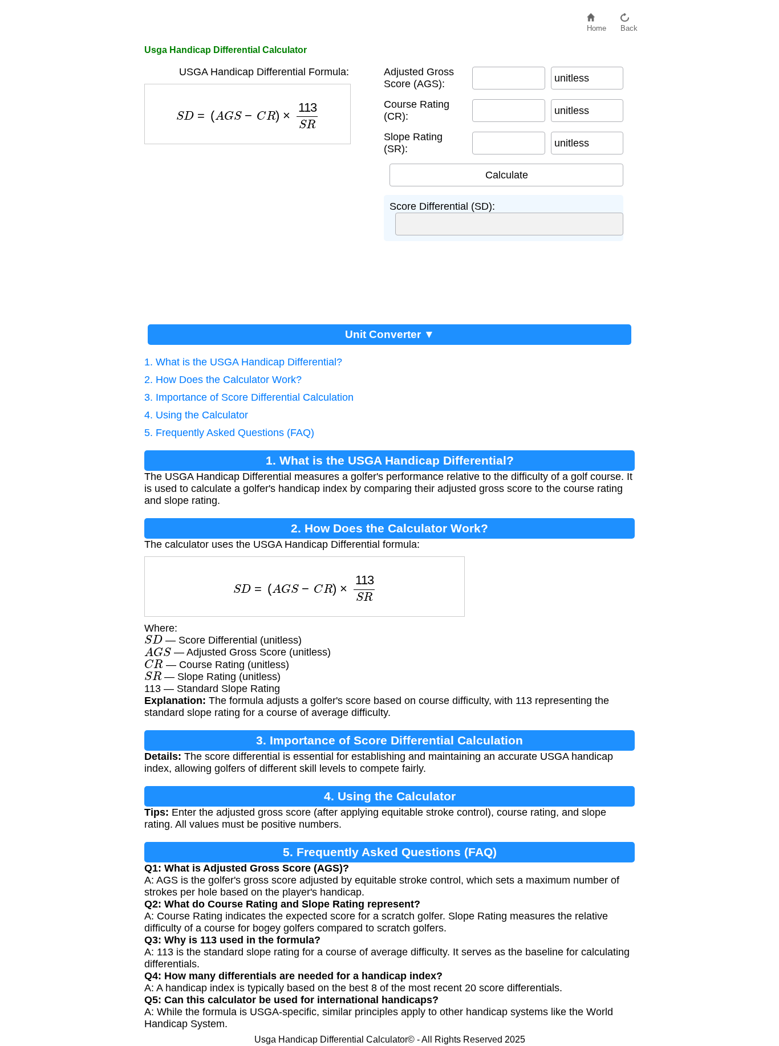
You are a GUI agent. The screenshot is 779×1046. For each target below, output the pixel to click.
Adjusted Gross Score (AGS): (419, 77)
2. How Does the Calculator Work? (223, 379)
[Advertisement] (258, 230)
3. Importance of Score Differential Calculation (249, 397)
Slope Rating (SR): (413, 142)
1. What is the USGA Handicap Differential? (243, 362)
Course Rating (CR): (416, 110)
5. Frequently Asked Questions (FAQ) (229, 432)
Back (629, 25)
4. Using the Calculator (196, 415)
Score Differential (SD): (442, 206)
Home (596, 25)
